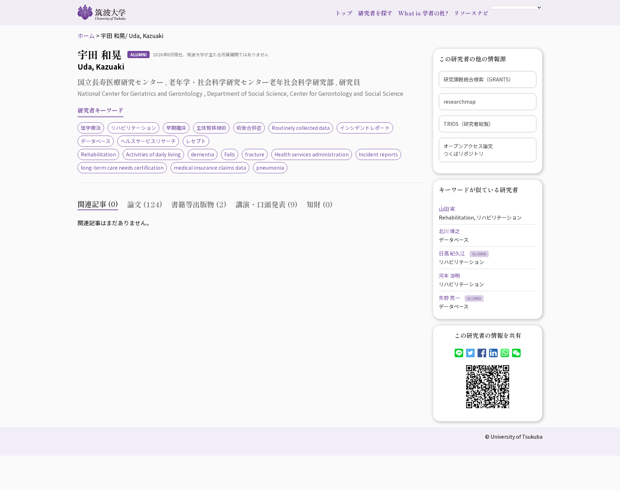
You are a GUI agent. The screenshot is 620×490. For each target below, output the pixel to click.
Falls (229, 154)
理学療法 (91, 127)
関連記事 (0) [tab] (98, 204)
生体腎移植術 (211, 127)
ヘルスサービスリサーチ (148, 141)
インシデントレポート (365, 127)
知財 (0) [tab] (319, 204)
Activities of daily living (153, 154)
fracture (254, 154)
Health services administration (311, 154)
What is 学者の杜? (423, 13)
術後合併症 (249, 127)
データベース (96, 141)
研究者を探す (375, 13)
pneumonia (270, 167)
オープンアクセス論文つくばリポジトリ (468, 149)
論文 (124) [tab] (144, 204)
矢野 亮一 (450, 297)
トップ (343, 13)
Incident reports (378, 154)
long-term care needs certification (122, 167)
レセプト (196, 141)
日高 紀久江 (452, 253)
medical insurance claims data (210, 167)
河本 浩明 (449, 275)
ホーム (86, 35)
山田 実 (447, 208)
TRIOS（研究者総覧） (468, 123)
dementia (202, 154)
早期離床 (176, 127)
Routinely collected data (301, 127)
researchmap (459, 101)
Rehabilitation (98, 154)
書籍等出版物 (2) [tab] (198, 204)
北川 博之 (449, 231)
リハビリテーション (133, 127)
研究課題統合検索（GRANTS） (478, 79)
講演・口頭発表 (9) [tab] (266, 204)
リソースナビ (471, 13)
